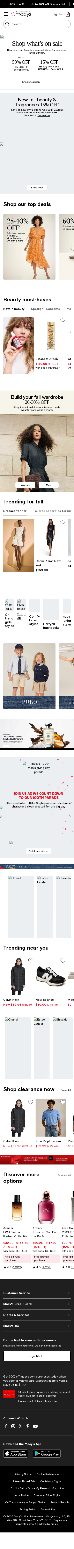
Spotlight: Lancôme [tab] (45, 308)
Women (25, 485)
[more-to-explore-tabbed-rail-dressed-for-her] (18, 545)
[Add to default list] (62, 319)
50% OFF (21, 62)
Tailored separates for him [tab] (53, 511)
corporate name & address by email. (36, 1524)
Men (48, 485)
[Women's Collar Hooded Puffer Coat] (18, 976)
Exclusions (44, 115)
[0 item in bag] (68, 14)
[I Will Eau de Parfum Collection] (17, 1207)
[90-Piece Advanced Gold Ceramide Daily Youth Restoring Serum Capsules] (51, 335)
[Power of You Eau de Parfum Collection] (46, 1207)
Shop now (37, 187)
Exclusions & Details (30, 1401)
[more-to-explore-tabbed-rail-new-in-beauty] (18, 345)
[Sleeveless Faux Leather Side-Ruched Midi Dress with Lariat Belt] (51, 537)
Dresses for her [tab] (15, 511)
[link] (51, 363)
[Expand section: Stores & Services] (37, 1314)
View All (66, 1090)
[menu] (5, 14)
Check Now (50, 1401)
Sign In (57, 14)
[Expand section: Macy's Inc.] (37, 1325)
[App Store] (15, 1453)
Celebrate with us (39, 851)
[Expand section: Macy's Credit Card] (37, 1304)
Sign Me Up (37, 1356)
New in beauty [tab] (13, 308)
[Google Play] (47, 1453)
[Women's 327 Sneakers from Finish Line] (51, 976)
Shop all (21, 616)
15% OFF (49, 62)
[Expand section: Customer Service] (37, 1293)
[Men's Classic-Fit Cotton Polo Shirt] (51, 1118)
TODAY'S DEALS (14, 4)
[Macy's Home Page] (21, 14)
